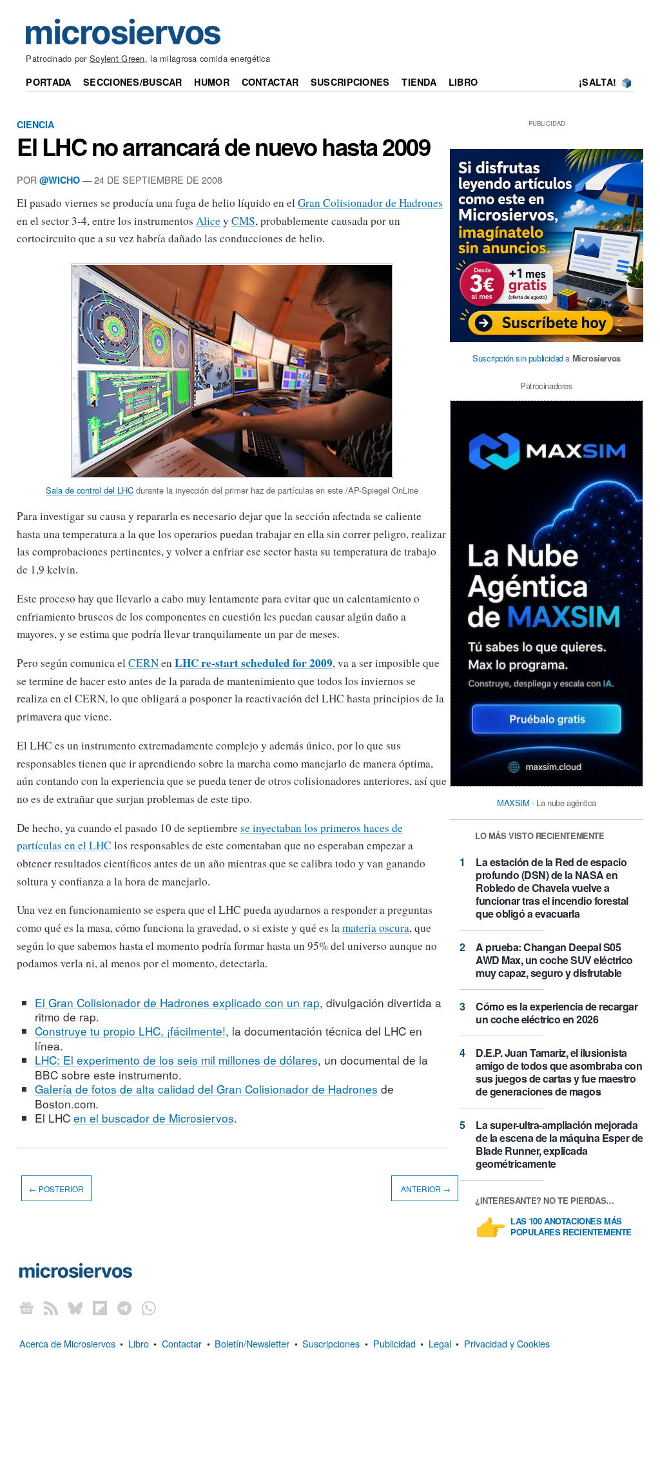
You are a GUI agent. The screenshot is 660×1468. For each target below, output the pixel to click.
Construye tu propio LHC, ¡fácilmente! (130, 1031)
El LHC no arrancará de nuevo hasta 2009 (223, 146)
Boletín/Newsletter (252, 1343)
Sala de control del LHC (89, 490)
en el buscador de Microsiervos (153, 1118)
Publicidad (394, 1343)
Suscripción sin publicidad (517, 358)
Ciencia (35, 124)
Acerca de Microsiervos (67, 1343)
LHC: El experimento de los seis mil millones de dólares (176, 1060)
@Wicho (59, 179)
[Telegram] (124, 1308)
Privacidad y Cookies (507, 1343)
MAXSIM (513, 803)
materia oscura (375, 927)
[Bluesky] (75, 1308)
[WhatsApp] (149, 1308)
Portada (48, 81)
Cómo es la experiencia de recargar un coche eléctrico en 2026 (556, 1013)
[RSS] (51, 1308)
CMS (243, 220)
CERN (143, 662)
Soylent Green (117, 58)
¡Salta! (597, 81)
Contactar (270, 81)
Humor (211, 81)
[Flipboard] (100, 1308)
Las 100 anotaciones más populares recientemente (571, 1227)
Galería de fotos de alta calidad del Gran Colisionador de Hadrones (206, 1089)
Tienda (419, 81)
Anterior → (425, 1188)
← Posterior (56, 1188)
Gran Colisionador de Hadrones (370, 202)
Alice (208, 220)
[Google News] (26, 1308)
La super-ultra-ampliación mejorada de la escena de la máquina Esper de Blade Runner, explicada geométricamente (559, 1144)
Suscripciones (350, 81)
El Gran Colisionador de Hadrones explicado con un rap (177, 1002)
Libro (463, 81)
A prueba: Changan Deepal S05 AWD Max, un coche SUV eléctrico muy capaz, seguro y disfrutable (554, 960)
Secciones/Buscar (132, 81)
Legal (440, 1343)
